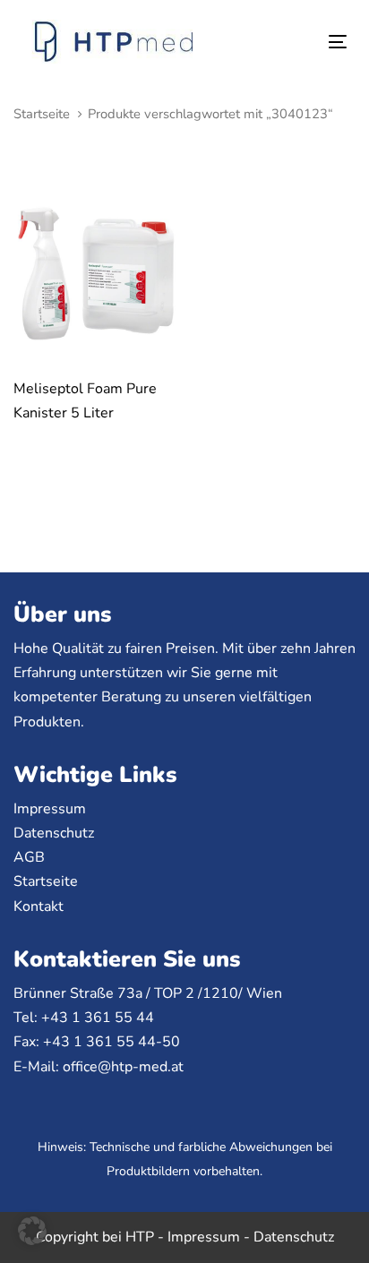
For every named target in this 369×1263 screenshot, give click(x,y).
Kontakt (38, 906)
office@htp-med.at (123, 1067)
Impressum (49, 809)
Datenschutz (53, 833)
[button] (32, 1231)
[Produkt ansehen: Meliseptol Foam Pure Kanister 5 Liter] (96, 276)
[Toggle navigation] (292, 41)
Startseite (41, 114)
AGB (29, 857)
